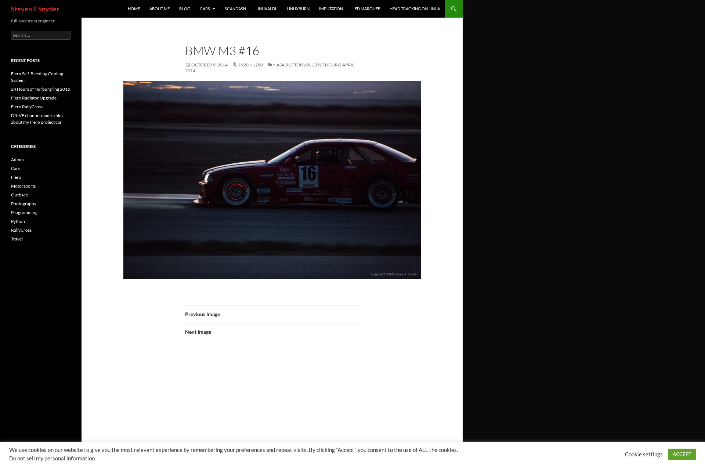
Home (134, 8)
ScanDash (235, 8)
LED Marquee (366, 8)
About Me (159, 8)
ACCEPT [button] (682, 454)
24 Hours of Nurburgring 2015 (40, 89)
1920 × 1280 (250, 65)
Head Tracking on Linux (415, 8)
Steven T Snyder (35, 9)
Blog (184, 8)
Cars (205, 8)
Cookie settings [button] (644, 454)
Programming (24, 212)
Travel (17, 239)
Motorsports (23, 186)
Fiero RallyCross (27, 106)
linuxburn (298, 8)
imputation (331, 8)
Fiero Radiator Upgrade (34, 98)
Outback (19, 195)
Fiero (16, 177)
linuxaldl (266, 8)
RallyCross (21, 230)
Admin (17, 159)
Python (18, 221)
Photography (23, 203)
